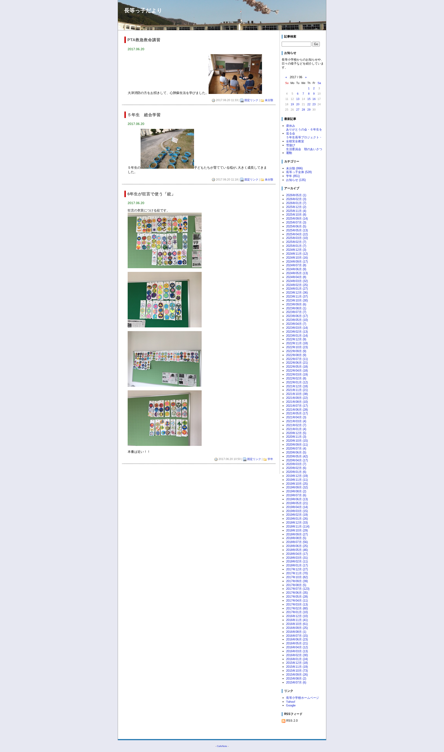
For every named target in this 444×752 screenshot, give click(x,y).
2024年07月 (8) (296, 265)
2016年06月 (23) (297, 639)
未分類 (269, 100)
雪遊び (290, 145)
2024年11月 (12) (297, 253)
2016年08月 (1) (296, 632)
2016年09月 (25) (297, 628)
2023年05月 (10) (297, 320)
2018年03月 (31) (297, 557)
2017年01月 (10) (297, 612)
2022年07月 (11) (297, 359)
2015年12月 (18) (297, 663)
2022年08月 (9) (296, 355)
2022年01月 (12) (297, 382)
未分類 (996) (294, 168)
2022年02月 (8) (296, 378)
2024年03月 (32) (297, 281)
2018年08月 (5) (296, 538)
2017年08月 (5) (296, 585)
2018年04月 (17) (297, 554)
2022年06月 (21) (297, 362)
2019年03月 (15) (297, 511)
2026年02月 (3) (296, 199)
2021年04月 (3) (296, 417)
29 (309, 109)
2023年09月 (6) (296, 304)
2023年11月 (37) (297, 296)
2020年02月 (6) (296, 468)
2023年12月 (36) (297, 292)
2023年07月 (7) (296, 312)
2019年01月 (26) (297, 518)
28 (303, 109)
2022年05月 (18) (297, 366)
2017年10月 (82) (297, 577)
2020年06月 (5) (296, 452)
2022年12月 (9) (296, 339)
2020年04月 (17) (297, 460)
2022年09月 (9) (296, 351)
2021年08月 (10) (297, 402)
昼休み (290, 125)
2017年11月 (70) (297, 573)
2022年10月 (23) (297, 347)
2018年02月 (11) (297, 561)
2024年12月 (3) (296, 250)
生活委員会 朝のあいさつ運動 (304, 151)
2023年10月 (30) (297, 300)
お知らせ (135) (296, 180)
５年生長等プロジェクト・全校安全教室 (304, 139)
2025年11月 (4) (296, 211)
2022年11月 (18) (297, 343)
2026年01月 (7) (296, 203)
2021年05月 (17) (297, 413)
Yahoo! (290, 701)
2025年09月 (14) (297, 218)
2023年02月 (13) (297, 331)
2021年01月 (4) (296, 429)
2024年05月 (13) (297, 273)
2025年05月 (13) (297, 230)
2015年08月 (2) (296, 678)
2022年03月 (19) (297, 374)
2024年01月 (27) (297, 288)
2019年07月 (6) (296, 495)
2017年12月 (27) (297, 569)
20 (297, 104)
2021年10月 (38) (297, 394)
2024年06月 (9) (296, 269)
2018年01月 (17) (297, 565)
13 (297, 99)
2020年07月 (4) (296, 448)
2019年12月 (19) (297, 476)
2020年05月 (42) (297, 456)
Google (291, 705)
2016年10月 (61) (297, 624)
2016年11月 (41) (297, 620)
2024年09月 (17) (297, 261)
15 (309, 99)
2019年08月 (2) (296, 491)
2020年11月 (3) (296, 436)
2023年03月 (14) (297, 327)
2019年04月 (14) (297, 507)
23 (314, 104)
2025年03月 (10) (297, 238)
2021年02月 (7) (296, 425)
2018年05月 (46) (297, 550)
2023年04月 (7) (296, 324)
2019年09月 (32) (297, 487)
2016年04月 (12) (297, 647)
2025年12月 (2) (296, 207)
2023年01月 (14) (297, 335)
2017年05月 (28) (297, 596)
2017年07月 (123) (297, 588)
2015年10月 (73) (297, 670)
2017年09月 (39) (297, 581)
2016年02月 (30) (297, 655)
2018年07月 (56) (297, 542)
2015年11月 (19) (297, 666)
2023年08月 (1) (296, 308)
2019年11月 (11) (297, 480)
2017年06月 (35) (297, 592)
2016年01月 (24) (297, 659)
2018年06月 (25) (297, 546)
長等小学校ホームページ (302, 697)
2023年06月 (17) (297, 316)
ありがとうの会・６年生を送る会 (304, 131)
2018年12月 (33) (297, 522)
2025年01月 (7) (296, 246)
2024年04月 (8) (296, 277)
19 (292, 104)
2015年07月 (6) (296, 682)
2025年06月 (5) (296, 226)
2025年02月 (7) (296, 242)
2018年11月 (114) (297, 526)
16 (314, 99)
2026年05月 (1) (296, 195)
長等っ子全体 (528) (299, 172)
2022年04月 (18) (297, 370)
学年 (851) (293, 176)
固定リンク (251, 100)
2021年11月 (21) (297, 390)
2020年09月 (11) (297, 444)
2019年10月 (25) (297, 483)
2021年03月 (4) (296, 421)
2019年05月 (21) (297, 503)
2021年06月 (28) (297, 409)
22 (309, 104)
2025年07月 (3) (296, 222)
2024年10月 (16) (297, 257)
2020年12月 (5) (296, 433)
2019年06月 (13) (297, 499)
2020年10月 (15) (297, 440)
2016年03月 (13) (297, 651)
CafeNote (222, 746)
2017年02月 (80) (297, 608)
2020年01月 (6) (296, 472)
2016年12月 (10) (297, 616)
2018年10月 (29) (297, 530)
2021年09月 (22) (297, 398)
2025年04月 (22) (297, 234)
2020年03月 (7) (296, 464)
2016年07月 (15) (297, 635)
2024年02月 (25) (297, 285)
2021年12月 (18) (297, 386)
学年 (270, 459)
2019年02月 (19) (297, 514)
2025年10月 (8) (296, 214)
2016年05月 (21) (297, 643)
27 (297, 109)
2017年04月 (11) (297, 600)
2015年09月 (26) (297, 674)
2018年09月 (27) (297, 534)
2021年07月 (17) (297, 405)
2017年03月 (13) (297, 604)
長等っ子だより (143, 10)
